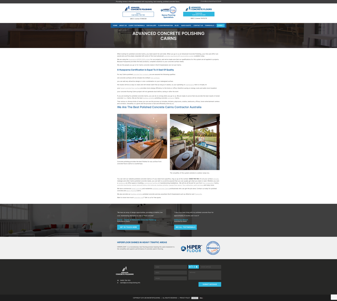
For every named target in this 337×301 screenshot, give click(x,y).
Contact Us (198, 25)
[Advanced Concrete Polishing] (138, 8)
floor (125, 98)
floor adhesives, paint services (193, 185)
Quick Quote (186, 25)
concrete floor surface (132, 88)
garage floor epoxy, (175, 185)
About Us (123, 25)
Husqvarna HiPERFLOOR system (139, 59)
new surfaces (155, 78)
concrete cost (138, 197)
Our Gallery (151, 25)
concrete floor (138, 74)
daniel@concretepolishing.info (130, 283)
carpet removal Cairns (139, 185)
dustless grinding (148, 98)
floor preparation (208, 183)
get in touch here (128, 227)
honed (123, 88)
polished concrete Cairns (160, 188)
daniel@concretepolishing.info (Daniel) (211, 1)
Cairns (220, 25)
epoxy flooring (131, 191)
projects (146, 74)
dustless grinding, (163, 185)
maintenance (190, 85)
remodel (216, 179)
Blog (177, 25)
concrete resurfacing (171, 56)
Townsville (209, 25)
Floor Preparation (165, 25)
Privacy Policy (185, 298)
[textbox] (168, 84)
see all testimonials (185, 227)
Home (115, 25)
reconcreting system (187, 56)
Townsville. (198, 194)
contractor (170, 98)
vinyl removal (151, 185)
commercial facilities (151, 183)
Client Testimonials (137, 25)
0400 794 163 (125, 280)
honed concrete (136, 188)
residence (121, 183)
